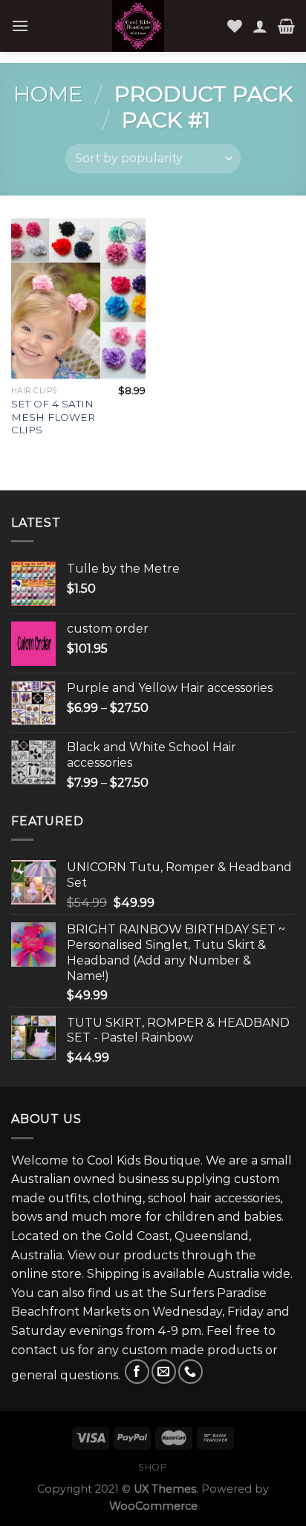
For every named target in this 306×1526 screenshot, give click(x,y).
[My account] (260, 26)
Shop (152, 1467)
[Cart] (286, 26)
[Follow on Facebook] (137, 1371)
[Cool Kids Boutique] (138, 26)
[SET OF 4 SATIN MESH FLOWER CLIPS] (78, 298)
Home (47, 94)
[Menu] (20, 25)
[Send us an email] (164, 1371)
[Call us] (190, 1371)
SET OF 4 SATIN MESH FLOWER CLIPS (53, 417)
